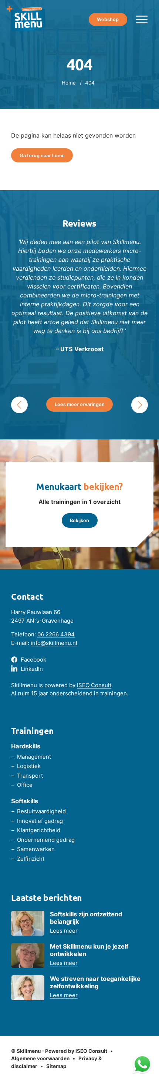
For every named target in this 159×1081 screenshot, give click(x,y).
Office (25, 784)
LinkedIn (32, 668)
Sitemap (56, 1066)
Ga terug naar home (42, 155)
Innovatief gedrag (40, 820)
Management (34, 756)
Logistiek (29, 765)
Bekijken (79, 520)
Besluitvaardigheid (41, 811)
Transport (30, 775)
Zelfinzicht (30, 858)
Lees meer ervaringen (80, 404)
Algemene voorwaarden (40, 1058)
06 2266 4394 (56, 634)
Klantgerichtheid (38, 830)
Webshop (108, 19)
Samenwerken (36, 849)
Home (69, 83)
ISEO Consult (94, 685)
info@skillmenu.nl (54, 642)
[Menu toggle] (141, 19)
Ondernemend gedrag (46, 839)
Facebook (33, 659)
